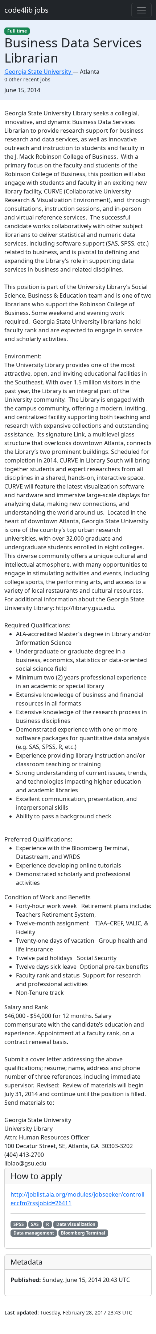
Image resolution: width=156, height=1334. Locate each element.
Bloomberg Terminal (83, 1233)
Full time (17, 31)
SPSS (18, 1224)
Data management (33, 1233)
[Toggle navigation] (141, 10)
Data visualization (75, 1224)
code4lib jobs (26, 10)
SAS (35, 1224)
